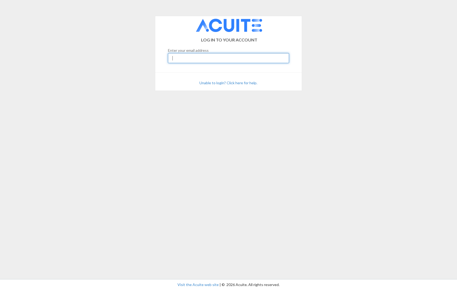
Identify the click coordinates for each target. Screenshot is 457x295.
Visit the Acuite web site (198, 284)
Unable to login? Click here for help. (228, 83)
